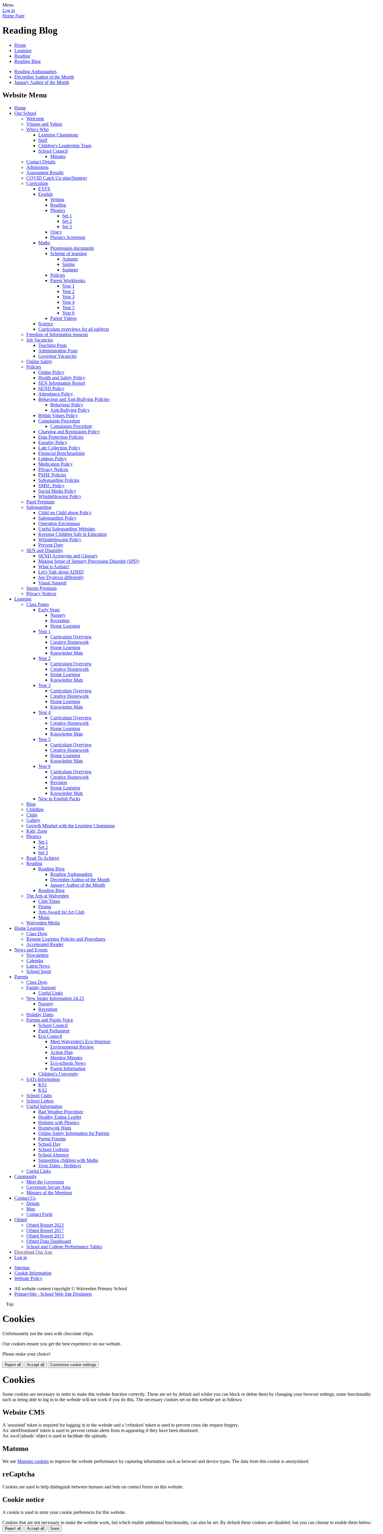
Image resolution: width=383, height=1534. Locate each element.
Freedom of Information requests (57, 334)
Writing (57, 199)
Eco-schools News (68, 1063)
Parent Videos (63, 318)
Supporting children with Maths (68, 1160)
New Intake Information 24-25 (55, 998)
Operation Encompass (59, 523)
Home (20, 45)
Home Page (13, 15)
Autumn (70, 258)
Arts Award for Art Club (61, 912)
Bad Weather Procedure (60, 1111)
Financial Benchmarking (61, 453)
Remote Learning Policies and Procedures (65, 939)
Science (45, 323)
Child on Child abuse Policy (65, 512)
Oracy (56, 231)
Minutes (58, 156)
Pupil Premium (40, 501)
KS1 (42, 1084)
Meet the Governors (45, 1181)
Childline (35, 809)
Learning (22, 50)
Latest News (38, 965)
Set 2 (67, 221)
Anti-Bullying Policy (70, 410)
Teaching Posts (52, 345)
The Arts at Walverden (47, 895)
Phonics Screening (67, 237)
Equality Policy (52, 442)
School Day (49, 1144)
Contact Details (40, 161)
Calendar (34, 960)
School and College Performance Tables (64, 1246)
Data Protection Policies (60, 437)
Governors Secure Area (48, 1187)
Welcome (35, 118)
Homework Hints (54, 1127)
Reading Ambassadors (35, 71)
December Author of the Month (44, 76)
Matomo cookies (33, 1461)
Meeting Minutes (66, 1057)
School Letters (40, 1100)
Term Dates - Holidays (59, 1165)
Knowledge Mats (66, 652)
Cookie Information (32, 1273)
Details (32, 1203)
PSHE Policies (52, 474)
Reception (59, 620)
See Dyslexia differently (61, 577)
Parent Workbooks (67, 280)
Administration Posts (57, 350)
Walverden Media (43, 922)
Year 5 (68, 307)
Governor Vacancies (57, 356)
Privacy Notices (53, 469)
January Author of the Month (41, 82)
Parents (21, 976)
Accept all (35, 1364)
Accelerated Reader (44, 944)
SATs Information (43, 1079)
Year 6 (68, 312)
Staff (42, 140)
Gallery (33, 820)
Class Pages (37, 604)
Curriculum (37, 183)
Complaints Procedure (59, 420)
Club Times (49, 901)
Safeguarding (38, 507)
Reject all (13, 1364)
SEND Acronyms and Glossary (68, 555)
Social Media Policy (57, 491)
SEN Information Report (61, 383)
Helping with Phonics (58, 1122)
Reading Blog (27, 61)
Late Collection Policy (59, 447)
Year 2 (68, 291)
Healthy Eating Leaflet (59, 1117)
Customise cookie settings (73, 1364)
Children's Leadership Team (64, 145)
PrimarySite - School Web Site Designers (53, 1294)
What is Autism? (53, 566)
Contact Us (25, 1198)
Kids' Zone (36, 831)
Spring (68, 264)
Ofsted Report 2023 (45, 1225)
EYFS (44, 188)
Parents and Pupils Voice (49, 1019)
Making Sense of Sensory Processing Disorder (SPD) (88, 561)
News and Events (31, 949)
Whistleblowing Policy (59, 496)
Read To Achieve (42, 858)
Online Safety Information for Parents (73, 1133)
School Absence (53, 1154)
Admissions (37, 167)
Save (54, 1528)
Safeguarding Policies (58, 480)
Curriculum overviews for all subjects (73, 329)
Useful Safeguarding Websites (66, 528)
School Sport (38, 971)
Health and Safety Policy (61, 377)
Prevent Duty (50, 545)
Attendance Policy (55, 393)
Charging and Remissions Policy (69, 431)
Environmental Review (72, 1046)
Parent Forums (52, 1138)
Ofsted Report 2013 (45, 1235)
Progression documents (72, 248)
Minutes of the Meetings (49, 1192)
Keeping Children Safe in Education (72, 534)
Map (30, 1208)
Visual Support (52, 582)
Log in (8, 10)
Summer (70, 269)
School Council (53, 151)
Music (44, 917)
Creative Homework (69, 642)
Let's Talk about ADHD (61, 572)
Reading (22, 55)
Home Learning (65, 625)
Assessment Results (44, 172)
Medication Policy (55, 464)
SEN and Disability (44, 550)
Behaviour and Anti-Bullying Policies (73, 399)
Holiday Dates (40, 1014)
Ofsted (20, 1219)
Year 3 (68, 296)
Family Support (41, 987)
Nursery (58, 615)
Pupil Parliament (53, 1030)
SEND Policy (51, 388)
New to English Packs (59, 798)
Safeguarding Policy (57, 518)
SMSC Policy (51, 485)
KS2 (42, 1090)
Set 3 (67, 226)
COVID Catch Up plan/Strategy (56, 178)
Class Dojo (36, 933)
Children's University (58, 1073)
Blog (31, 804)
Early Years (49, 609)
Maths (44, 242)
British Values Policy (58, 415)
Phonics (57, 210)
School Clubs (39, 1095)
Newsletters (37, 955)
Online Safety (39, 361)
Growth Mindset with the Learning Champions (70, 825)
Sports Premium (41, 588)
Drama (44, 906)
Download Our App (33, 1252)
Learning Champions (58, 134)
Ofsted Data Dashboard (48, 1241)
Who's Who (37, 129)
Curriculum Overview (71, 636)
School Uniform (53, 1149)
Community (25, 1176)
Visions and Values (44, 124)
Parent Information (68, 1068)
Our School (25, 113)
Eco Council (50, 1036)
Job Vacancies (39, 339)
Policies (57, 275)
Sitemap (22, 1267)
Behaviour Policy (66, 404)
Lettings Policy (52, 458)
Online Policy (51, 372)
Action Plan (61, 1052)
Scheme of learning (68, 253)
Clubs (31, 814)
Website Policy (28, 1278)
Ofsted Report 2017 (45, 1230)
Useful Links (50, 992)
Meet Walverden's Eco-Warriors (80, 1041)
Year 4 (68, 302)
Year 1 (68, 285)
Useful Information (44, 1106)
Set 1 (67, 215)
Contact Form (39, 1214)
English (45, 194)
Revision (58, 782)
